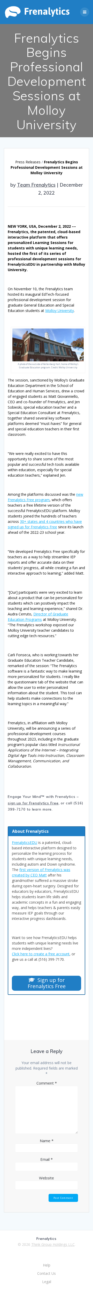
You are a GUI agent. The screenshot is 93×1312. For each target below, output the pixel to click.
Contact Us (46, 1273)
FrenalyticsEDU (24, 842)
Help (46, 1265)
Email (46, 1159)
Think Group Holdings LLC (53, 1244)
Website (46, 1177)
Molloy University (59, 310)
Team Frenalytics (36, 185)
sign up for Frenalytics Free (33, 803)
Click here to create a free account (40, 953)
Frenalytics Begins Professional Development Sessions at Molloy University (47, 167)
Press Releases (28, 161)
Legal (46, 1281)
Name (46, 1140)
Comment (46, 1083)
